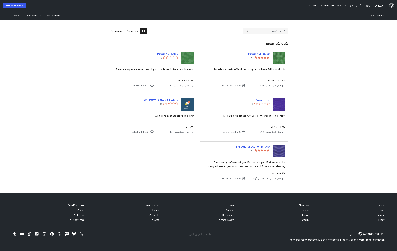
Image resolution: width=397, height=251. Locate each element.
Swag (155, 220)
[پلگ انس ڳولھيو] (246, 31)
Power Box (262, 100)
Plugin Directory (376, 15)
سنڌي (352, 234)
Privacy (381, 220)
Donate (154, 215)
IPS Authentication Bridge (253, 146)
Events (155, 210)
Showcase (304, 205)
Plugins (306, 215)
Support (230, 210)
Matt (80, 210)
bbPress (78, 215)
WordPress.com (75, 205)
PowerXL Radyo (167, 53)
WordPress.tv (226, 220)
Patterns (305, 220)
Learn (231, 205)
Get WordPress (14, 5)
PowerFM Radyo (259, 53)
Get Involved (152, 205)
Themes (305, 210)
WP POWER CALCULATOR (161, 100)
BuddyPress (76, 220)
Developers (228, 215)
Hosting (381, 215)
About (381, 205)
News (382, 210)
